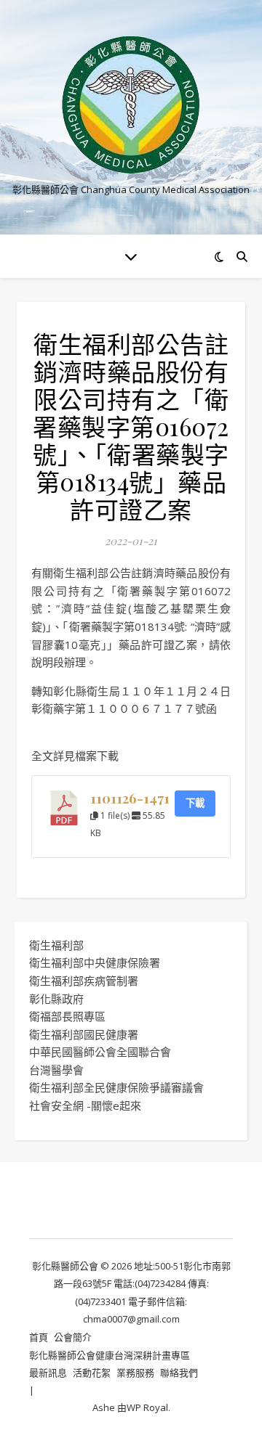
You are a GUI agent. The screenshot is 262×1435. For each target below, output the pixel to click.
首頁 (38, 1337)
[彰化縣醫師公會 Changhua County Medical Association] (131, 104)
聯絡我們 (179, 1372)
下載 (195, 802)
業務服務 (135, 1372)
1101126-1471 (130, 798)
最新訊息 (48, 1372)
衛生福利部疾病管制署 (83, 980)
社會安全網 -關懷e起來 (85, 1105)
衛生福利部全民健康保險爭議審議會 (116, 1087)
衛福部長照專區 (67, 1016)
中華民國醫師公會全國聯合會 (100, 1051)
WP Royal (147, 1407)
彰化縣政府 (56, 999)
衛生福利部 (56, 945)
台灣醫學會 (56, 1070)
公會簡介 (73, 1337)
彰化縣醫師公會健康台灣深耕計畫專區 (109, 1355)
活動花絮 (92, 1372)
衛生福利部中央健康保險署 (94, 962)
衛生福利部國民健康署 (83, 1034)
